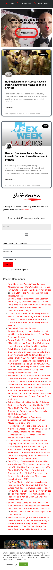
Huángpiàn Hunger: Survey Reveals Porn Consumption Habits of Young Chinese (25, 84)
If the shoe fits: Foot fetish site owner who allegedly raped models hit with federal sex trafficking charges (29, 455)
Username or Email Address (15, 244)
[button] (26, 234)
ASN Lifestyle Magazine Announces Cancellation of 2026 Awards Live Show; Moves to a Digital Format (27, 434)
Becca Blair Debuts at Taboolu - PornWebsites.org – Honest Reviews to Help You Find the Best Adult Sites (28, 331)
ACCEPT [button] (23, 564)
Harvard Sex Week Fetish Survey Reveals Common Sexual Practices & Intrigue (26, 156)
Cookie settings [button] (10, 564)
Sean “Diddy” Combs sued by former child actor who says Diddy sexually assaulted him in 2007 (28, 476)
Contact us (27, 209)
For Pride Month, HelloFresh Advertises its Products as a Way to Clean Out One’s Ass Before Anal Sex (29, 497)
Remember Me (10, 260)
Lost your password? (11, 270)
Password (7, 252)
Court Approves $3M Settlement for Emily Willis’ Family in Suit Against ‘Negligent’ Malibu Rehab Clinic (29, 369)
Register (24, 269)
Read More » (10, 108)
